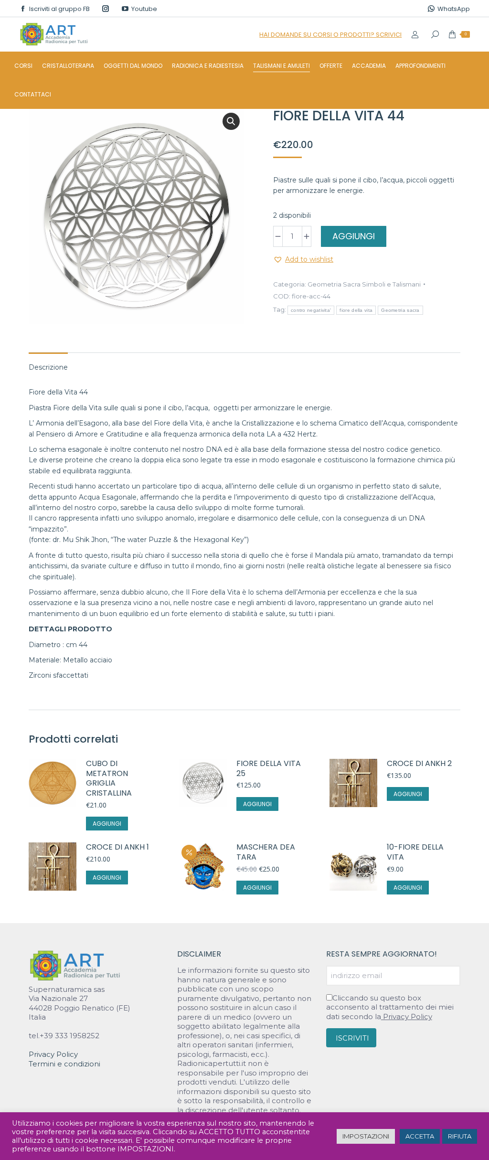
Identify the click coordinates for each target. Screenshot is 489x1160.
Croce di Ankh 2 (419, 764)
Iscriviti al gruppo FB (59, 8)
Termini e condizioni (64, 1063)
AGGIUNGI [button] (107, 823)
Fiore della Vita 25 (268, 769)
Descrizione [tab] (48, 367)
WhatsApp (453, 8)
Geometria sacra (400, 310)
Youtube (144, 8)
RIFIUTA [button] (459, 1136)
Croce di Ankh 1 (117, 847)
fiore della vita (356, 310)
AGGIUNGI (353, 236)
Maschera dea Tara (265, 852)
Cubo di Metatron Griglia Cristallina (109, 778)
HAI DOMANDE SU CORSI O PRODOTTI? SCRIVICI (330, 34)
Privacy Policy (53, 1054)
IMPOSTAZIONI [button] (365, 1136)
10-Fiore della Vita (415, 852)
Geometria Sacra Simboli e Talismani (364, 284)
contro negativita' (311, 310)
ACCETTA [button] (419, 1136)
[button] (231, 121)
